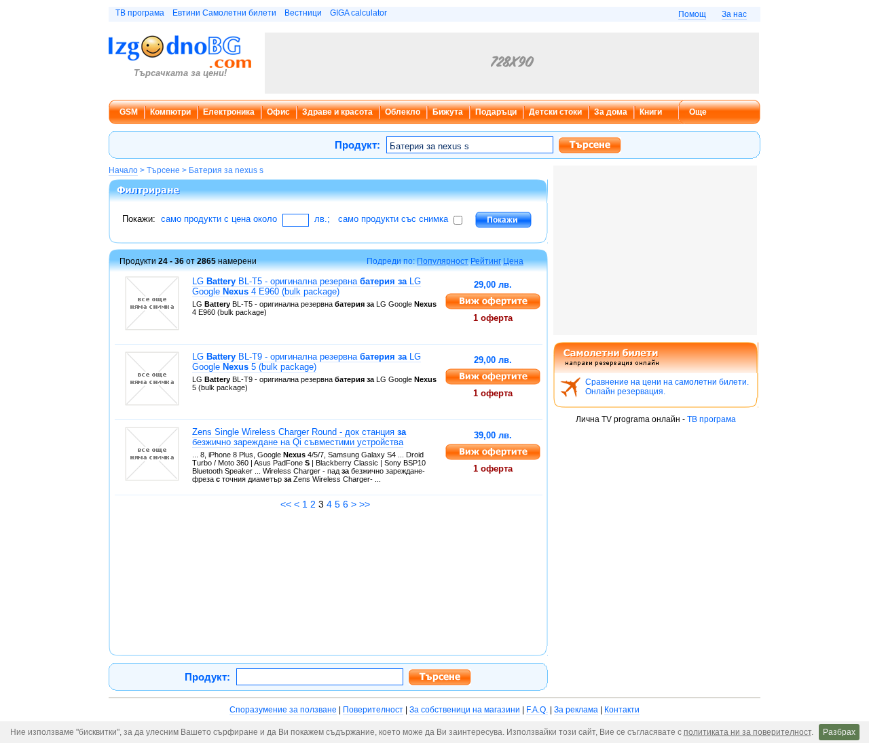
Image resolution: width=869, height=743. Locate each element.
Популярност (442, 261)
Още (698, 112)
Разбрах (839, 732)
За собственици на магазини (464, 710)
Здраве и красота (337, 112)
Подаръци (496, 112)
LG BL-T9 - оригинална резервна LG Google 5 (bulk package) (306, 361)
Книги (651, 112)
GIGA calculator (358, 13)
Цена (513, 261)
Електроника (229, 112)
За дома (610, 112)
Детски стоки (555, 112)
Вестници (303, 13)
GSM (128, 112)
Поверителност (373, 710)
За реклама (576, 710)
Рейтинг (485, 261)
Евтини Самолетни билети (224, 13)
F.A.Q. (537, 710)
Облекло (402, 112)
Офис (278, 112)
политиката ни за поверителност (747, 732)
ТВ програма (139, 13)
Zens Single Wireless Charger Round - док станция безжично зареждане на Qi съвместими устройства (299, 437)
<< (285, 504)
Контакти (622, 710)
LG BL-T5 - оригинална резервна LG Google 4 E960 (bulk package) (306, 286)
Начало (123, 170)
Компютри (170, 112)
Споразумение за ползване (283, 710)
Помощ (692, 14)
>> (364, 504)
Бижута (447, 112)
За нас (734, 14)
